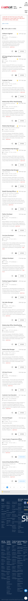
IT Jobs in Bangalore (14, 553)
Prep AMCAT (21, 512)
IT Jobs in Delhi (14, 546)
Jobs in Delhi (2, 546)
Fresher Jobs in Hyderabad (9, 563)
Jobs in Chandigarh (4, 577)
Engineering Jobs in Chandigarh (20, 590)
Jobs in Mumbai (3, 549)
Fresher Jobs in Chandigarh (9, 592)
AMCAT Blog (9, 525)
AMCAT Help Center (3, 526)
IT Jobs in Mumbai (14, 549)
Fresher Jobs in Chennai (8, 568)
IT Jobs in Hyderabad (14, 556)
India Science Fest (15, 522)
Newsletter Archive (3, 514)
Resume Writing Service (20, 508)
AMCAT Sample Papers (8, 507)
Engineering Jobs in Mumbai (20, 552)
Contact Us (3, 519)
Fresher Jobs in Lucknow (9, 587)
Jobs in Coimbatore (4, 570)
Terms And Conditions (14, 502)
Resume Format (14, 530)
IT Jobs (24, 545)
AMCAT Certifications (21, 531)
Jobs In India (5, 23)
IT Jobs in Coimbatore (14, 570)
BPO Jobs (25, 547)
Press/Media (9, 512)
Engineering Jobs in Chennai (20, 567)
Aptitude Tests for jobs (8, 522)
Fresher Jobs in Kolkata (8, 578)
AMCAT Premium (20, 514)
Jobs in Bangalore (3, 553)
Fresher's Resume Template (14, 527)
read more (12, 47)
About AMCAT (3, 522)
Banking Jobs (25, 552)
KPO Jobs (25, 549)
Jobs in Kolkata (3, 567)
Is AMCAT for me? (8, 515)
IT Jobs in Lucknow (14, 574)
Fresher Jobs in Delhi (8, 548)
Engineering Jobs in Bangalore (20, 557)
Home (2, 503)
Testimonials (9, 518)
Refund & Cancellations (15, 515)
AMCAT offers (13, 519)
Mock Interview (20, 518)
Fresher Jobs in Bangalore (9, 558)
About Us (3, 517)
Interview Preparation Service (20, 522)
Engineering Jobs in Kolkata (20, 575)
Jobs (20, 7)
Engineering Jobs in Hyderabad (20, 562)
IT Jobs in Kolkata (14, 567)
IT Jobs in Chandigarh (14, 577)
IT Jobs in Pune (14, 563)
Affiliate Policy (13, 512)
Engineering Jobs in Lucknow (20, 585)
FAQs (7, 510)
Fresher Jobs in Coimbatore (9, 583)
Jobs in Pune (2, 563)
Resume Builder (20, 504)
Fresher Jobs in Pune (8, 573)
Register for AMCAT (3, 506)
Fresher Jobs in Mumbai (8, 553)
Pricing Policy (15, 509)
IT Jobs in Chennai (14, 560)
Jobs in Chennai (3, 560)
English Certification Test (20, 527)
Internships (3, 511)
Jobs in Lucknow (3, 574)
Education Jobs (25, 559)
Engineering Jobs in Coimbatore (20, 580)
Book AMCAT (15, 7)
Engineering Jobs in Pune (20, 570)
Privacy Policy (13, 506)
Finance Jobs (25, 556)
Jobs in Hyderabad (3, 556)
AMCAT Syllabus (8, 502)
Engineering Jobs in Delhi (20, 547)
